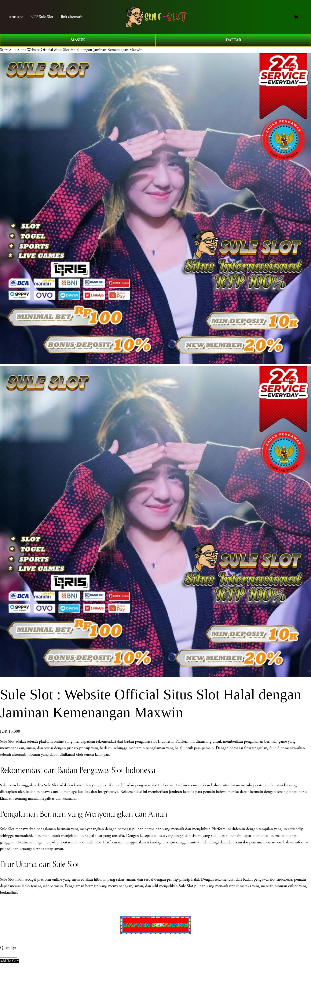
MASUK (78, 39)
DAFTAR (233, 39)
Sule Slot (7, 741)
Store (4, 49)
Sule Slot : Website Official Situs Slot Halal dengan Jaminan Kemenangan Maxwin (75, 49)
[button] (9, 961)
